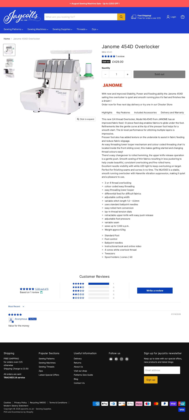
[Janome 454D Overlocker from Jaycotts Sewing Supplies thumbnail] (9, 50)
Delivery (78, 358)
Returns (77, 362)
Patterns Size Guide (83, 375)
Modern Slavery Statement (16, 405)
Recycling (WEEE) (38, 402)
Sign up (150, 379)
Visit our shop (80, 371)
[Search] (121, 16)
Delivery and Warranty (172, 112)
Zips (94, 29)
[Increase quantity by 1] (127, 74)
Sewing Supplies (62, 29)
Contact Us (79, 383)
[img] (15, 314)
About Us (78, 366)
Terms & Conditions (58, 402)
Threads (81, 29)
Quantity (106, 68)
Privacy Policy (20, 402)
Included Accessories (145, 112)
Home (7, 38)
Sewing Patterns (13, 29)
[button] (109, 56)
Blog (76, 379)
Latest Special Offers (49, 375)
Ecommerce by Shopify (22, 412)
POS (6, 412)
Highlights (107, 112)
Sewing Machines (37, 29)
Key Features (123, 112)
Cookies (7, 402)
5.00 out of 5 (41, 289)
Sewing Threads (46, 366)
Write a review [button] (154, 290)
